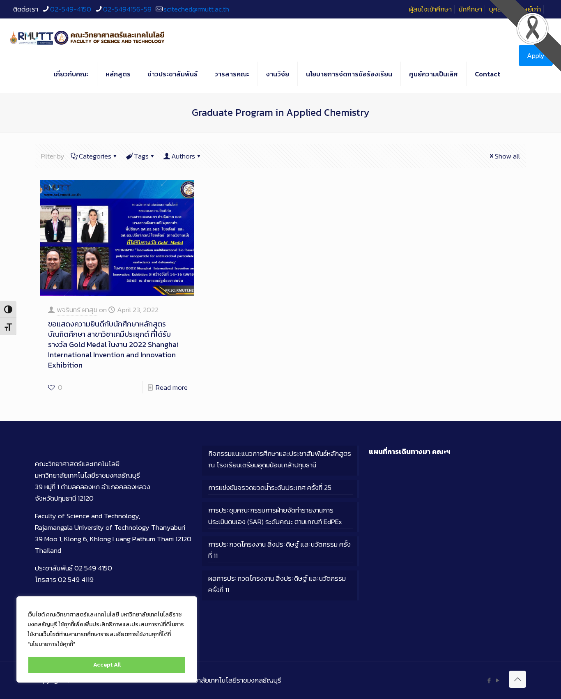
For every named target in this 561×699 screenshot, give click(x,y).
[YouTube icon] (497, 680)
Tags (141, 156)
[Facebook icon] (489, 680)
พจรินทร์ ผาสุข (77, 309)
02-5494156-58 (127, 9)
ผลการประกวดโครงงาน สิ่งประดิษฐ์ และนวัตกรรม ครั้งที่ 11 (277, 584)
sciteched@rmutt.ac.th (196, 9)
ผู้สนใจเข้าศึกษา (430, 9)
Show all (507, 156)
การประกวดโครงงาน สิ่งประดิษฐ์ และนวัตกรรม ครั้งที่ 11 (279, 550)
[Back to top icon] (517, 679)
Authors (183, 156)
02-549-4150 (70, 9)
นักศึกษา (470, 9)
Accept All (107, 664)
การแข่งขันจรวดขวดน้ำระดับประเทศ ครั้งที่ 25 (269, 487)
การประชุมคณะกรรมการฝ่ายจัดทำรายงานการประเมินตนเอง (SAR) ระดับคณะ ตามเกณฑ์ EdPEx (275, 516)
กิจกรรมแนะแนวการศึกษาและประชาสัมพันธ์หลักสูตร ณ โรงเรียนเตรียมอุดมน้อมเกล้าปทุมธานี (279, 459)
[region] (106, 639)
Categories (95, 156)
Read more (172, 387)
